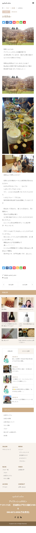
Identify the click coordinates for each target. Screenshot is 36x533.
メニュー (20, 449)
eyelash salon (6, 3)
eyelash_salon (12, 275)
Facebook (15, 517)
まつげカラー (22, 458)
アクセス (4, 487)
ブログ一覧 (5, 470)
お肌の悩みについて (9, 422)
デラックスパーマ (24, 452)
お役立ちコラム (8, 415)
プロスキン (22, 461)
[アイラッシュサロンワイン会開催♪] (10, 284)
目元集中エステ (23, 455)
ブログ (5, 429)
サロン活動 (7, 425)
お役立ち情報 (7, 418)
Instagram (18, 517)
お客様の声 (21, 470)
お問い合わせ (22, 487)
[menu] (33, 3)
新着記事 (10, 351)
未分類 (6, 12)
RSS (21, 517)
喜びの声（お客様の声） (10, 432)
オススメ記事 (26, 351)
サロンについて (6, 449)
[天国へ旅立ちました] (26, 284)
